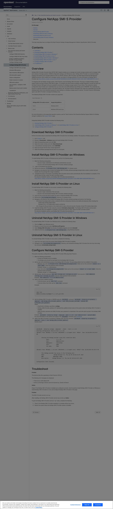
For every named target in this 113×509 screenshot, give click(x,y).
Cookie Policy (38, 507)
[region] (56, 505)
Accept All (97, 504)
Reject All (87, 504)
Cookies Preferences (75, 504)
